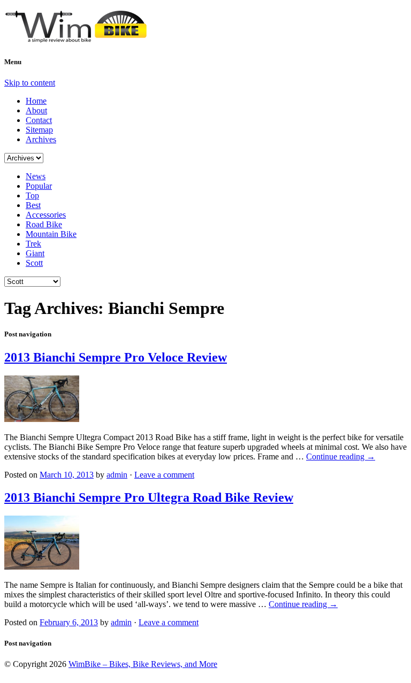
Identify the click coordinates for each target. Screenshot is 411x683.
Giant (35, 253)
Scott (34, 262)
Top (32, 195)
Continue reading (340, 456)
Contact (39, 120)
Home (36, 100)
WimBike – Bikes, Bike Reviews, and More (142, 664)
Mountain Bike (51, 234)
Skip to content (29, 82)
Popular (39, 185)
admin (116, 474)
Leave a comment (164, 474)
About (36, 110)
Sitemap (39, 129)
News (35, 176)
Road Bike (44, 224)
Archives (41, 139)
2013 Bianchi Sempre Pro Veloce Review (115, 357)
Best (33, 205)
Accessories (46, 214)
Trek (33, 243)
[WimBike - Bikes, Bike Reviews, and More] (84, 38)
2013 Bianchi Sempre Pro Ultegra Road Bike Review (148, 497)
